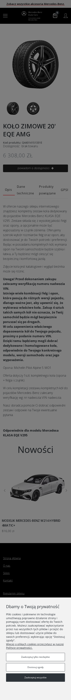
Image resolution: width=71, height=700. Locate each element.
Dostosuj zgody (35, 667)
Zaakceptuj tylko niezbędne (35, 657)
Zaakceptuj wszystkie (35, 677)
